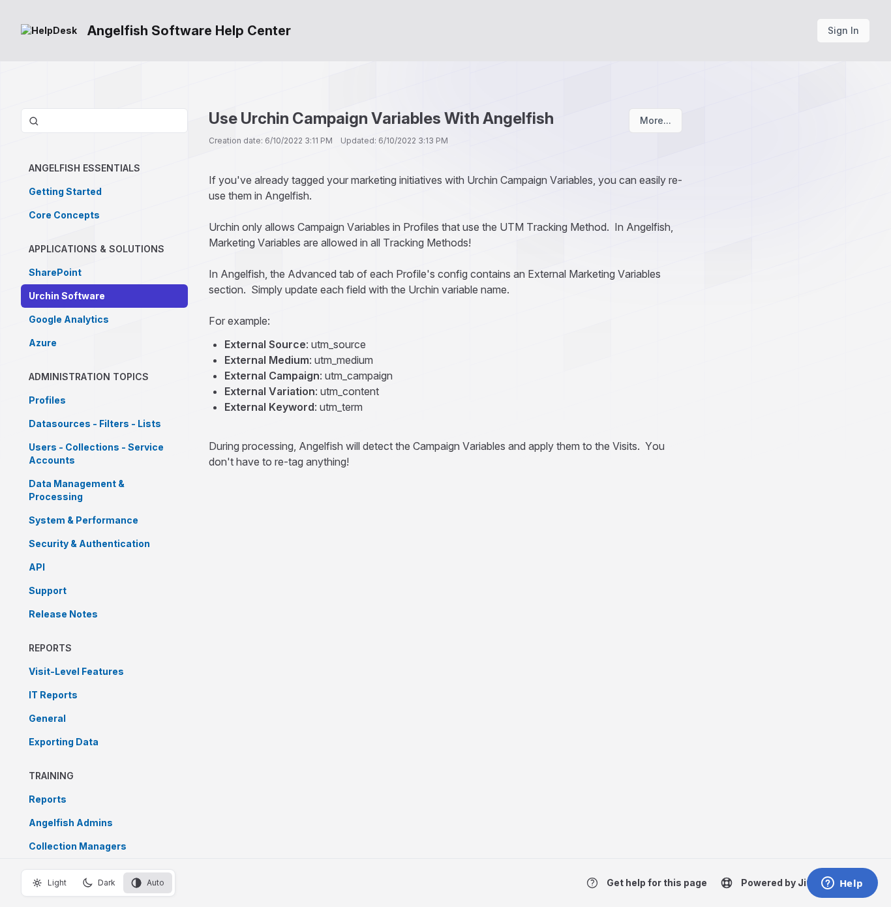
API (37, 566)
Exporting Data (63, 741)
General (47, 718)
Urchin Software (67, 295)
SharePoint (55, 272)
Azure (43, 342)
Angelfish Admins (71, 822)
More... (655, 120)
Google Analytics (69, 319)
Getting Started (65, 191)
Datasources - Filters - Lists (95, 423)
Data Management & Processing (77, 490)
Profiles (47, 400)
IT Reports (53, 694)
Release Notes (63, 613)
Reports (48, 799)
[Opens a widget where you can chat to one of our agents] (842, 884)
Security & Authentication (89, 543)
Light (57, 882)
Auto (155, 882)
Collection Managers (78, 846)
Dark (106, 882)
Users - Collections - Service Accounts (96, 453)
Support (48, 590)
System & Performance (83, 520)
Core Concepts (64, 214)
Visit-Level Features (76, 671)
